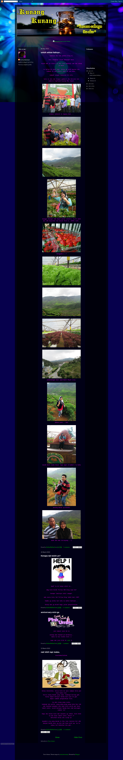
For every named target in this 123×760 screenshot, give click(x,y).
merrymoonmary (64, 754)
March (92, 78)
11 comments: (66, 607)
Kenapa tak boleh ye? (51, 556)
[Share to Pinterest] (81, 547)
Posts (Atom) (51, 741)
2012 (90, 84)
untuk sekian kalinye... (51, 52)
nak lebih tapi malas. (50, 652)
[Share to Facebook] (79, 547)
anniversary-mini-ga (50, 612)
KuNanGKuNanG (25, 60)
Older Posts (78, 737)
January (92, 81)
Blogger (77, 754)
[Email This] (74, 547)
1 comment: (66, 643)
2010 (90, 88)
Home (57, 737)
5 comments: (66, 547)
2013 (90, 71)
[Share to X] (77, 547)
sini (68, 640)
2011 (90, 86)
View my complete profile (25, 64)
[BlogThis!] (75, 547)
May (91, 73)
